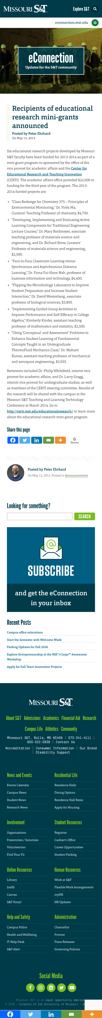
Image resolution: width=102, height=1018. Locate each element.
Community (69, 729)
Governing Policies (67, 949)
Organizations (16, 833)
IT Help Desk (16, 942)
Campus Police (17, 927)
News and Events (19, 775)
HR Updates (62, 902)
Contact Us (65, 742)
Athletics (51, 729)
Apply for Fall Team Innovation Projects (34, 667)
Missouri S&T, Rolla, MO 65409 (34, 738)
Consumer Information (55, 748)
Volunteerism (16, 847)
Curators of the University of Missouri (48, 1004)
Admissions (32, 718)
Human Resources (67, 869)
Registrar (60, 833)
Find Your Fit (16, 855)
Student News (16, 800)
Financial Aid (70, 718)
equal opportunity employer (66, 1000)
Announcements (76, 475)
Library (12, 880)
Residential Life (65, 775)
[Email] (48, 440)
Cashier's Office (65, 840)
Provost (59, 935)
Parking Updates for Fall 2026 (27, 647)
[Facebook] (12, 440)
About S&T (13, 718)
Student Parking (65, 855)
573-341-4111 (79, 738)
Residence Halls (65, 785)
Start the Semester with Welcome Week (34, 640)
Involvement (16, 822)
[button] (95, 8)
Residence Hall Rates (68, 800)
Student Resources (68, 822)
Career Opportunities (68, 847)
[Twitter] (24, 440)
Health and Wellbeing (22, 935)
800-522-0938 (38, 742)
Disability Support (53, 753)
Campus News (16, 793)
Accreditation (17, 748)
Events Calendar (18, 785)
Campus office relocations (25, 632)
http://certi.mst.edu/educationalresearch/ (40, 411)
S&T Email (14, 902)
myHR (58, 895)
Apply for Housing (66, 807)
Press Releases (64, 942)
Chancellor (61, 927)
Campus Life (34, 729)
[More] (60, 440)
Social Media (51, 976)
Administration (65, 917)
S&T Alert (13, 949)
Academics (51, 718)
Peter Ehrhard (39, 133)
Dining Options (64, 793)
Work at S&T (63, 880)
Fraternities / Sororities (22, 840)
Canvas (12, 895)
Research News (17, 807)
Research (89, 718)
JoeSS (11, 887)
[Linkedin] (36, 440)
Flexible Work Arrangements (74, 887)
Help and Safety (18, 917)
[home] (34, 8)
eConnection (51, 58)
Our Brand (88, 748)
